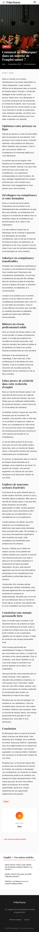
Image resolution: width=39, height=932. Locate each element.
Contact (27, 919)
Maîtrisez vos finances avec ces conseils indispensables (16, 882)
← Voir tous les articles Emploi (14, 839)
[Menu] (34, 2)
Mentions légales (15, 919)
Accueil (4, 73)
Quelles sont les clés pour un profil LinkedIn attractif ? (18, 875)
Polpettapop (11, 2)
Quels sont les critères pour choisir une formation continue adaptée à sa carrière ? (18, 867)
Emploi (6, 46)
